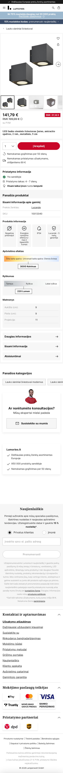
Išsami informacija (16, 346)
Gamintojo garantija (15, 677)
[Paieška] (53, 8)
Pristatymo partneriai (20, 717)
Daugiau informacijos (18, 336)
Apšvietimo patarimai (16, 671)
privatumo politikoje (37, 594)
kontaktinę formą (32, 590)
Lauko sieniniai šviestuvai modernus (24, 381)
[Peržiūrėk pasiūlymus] (31, 18)
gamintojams (39, 601)
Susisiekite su (11, 632)
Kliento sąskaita (12, 666)
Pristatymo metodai (15, 649)
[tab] (31, 646)
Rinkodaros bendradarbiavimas (22, 638)
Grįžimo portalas (13, 655)
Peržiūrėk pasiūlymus (30, 16)
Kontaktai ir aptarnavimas (24, 614)
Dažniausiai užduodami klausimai (23, 627)
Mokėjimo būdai (12, 644)
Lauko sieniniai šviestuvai (19, 28)
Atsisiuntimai (13, 356)
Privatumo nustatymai (13, 738)
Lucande (36, 207)
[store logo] (18, 8)
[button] (7, 102)
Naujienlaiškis (11, 660)
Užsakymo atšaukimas (17, 621)
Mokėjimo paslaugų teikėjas (25, 687)
